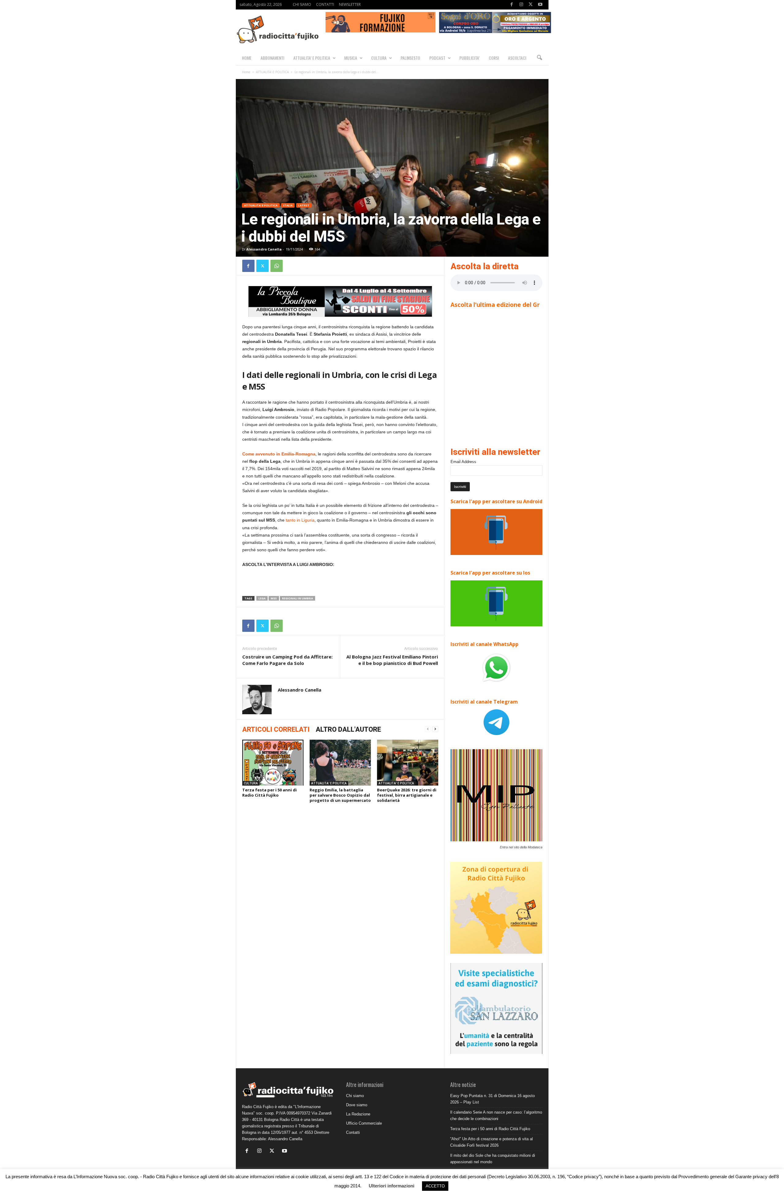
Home (246, 72)
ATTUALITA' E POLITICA (272, 72)
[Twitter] (530, 4)
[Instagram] (521, 4)
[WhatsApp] (276, 266)
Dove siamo (356, 1105)
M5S (274, 598)
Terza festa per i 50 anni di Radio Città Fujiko (269, 792)
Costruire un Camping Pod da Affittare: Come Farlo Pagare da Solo (287, 660)
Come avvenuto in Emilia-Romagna (278, 453)
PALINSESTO (410, 58)
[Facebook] (511, 4)
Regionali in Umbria (297, 598)
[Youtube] (540, 4)
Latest (303, 205)
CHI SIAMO (302, 4)
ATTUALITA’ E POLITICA (311, 58)
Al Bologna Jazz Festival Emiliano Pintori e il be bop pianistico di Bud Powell (392, 660)
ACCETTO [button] (435, 1186)
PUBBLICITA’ (469, 58)
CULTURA (378, 58)
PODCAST (437, 58)
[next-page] (435, 729)
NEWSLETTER (350, 4)
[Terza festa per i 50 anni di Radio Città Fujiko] (272, 763)
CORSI (494, 58)
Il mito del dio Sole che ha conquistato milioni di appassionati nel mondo (492, 1158)
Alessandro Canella (264, 249)
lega (262, 598)
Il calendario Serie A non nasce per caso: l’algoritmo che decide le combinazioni (496, 1115)
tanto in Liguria (300, 520)
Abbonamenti (272, 58)
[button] (539, 58)
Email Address (463, 461)
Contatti (353, 1132)
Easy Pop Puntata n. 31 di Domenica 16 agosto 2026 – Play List (492, 1098)
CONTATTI (325, 4)
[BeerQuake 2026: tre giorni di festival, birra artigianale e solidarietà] (407, 763)
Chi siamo (355, 1095)
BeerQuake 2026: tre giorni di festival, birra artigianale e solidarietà (406, 795)
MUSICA (350, 58)
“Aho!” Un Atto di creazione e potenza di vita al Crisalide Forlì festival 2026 (491, 1142)
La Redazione (358, 1114)
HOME (246, 58)
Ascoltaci (517, 58)
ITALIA (287, 205)
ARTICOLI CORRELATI (276, 729)
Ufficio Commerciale (364, 1123)
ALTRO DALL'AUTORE (348, 729)
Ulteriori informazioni (391, 1185)
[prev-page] (428, 729)
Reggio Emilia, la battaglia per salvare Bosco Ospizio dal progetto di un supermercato (340, 795)
